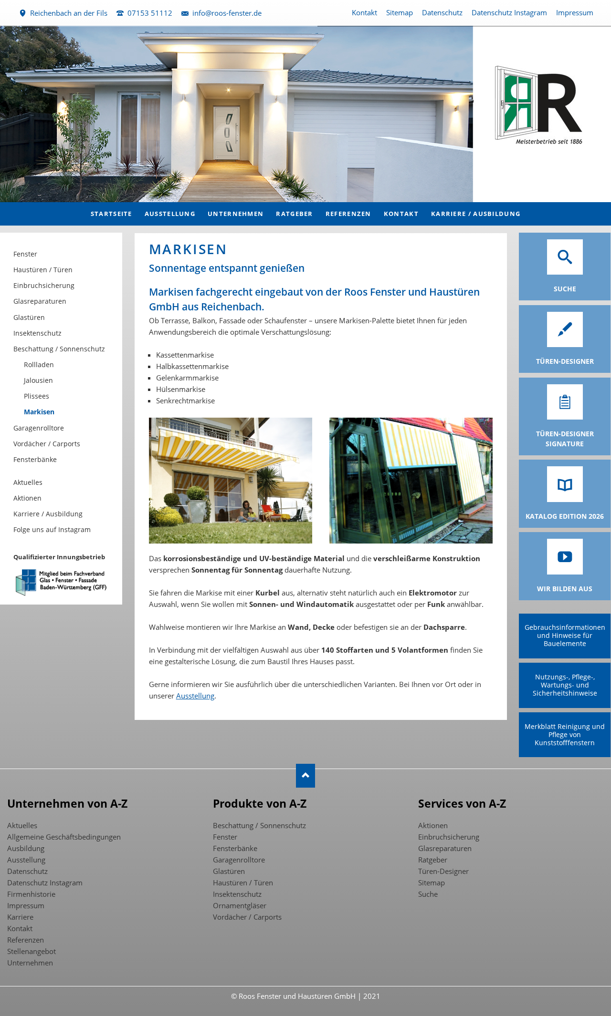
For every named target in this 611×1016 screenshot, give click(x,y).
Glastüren (29, 317)
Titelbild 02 (294, 189)
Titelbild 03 (302, 189)
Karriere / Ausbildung (48, 513)
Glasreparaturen (39, 301)
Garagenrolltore (38, 427)
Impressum (574, 12)
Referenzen (25, 939)
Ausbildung (25, 848)
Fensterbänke (35, 459)
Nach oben (305, 776)
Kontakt (364, 12)
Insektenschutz (37, 333)
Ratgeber (432, 859)
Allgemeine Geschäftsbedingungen (64, 837)
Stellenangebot (31, 951)
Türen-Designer (443, 871)
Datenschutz (442, 12)
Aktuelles (27, 482)
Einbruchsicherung (43, 285)
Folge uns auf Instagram (52, 529)
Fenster (25, 253)
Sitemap (399, 12)
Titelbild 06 (324, 189)
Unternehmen (30, 962)
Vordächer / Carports (46, 443)
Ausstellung (195, 695)
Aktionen (27, 498)
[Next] (589, 114)
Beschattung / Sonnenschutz (59, 348)
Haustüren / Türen (43, 269)
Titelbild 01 (286, 189)
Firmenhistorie (31, 894)
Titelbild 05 (317, 189)
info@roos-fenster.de (227, 13)
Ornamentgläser (239, 905)
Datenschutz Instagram (509, 12)
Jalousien (38, 380)
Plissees (36, 395)
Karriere (20, 917)
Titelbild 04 (309, 189)
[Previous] (22, 114)
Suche (428, 894)
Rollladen (39, 364)
